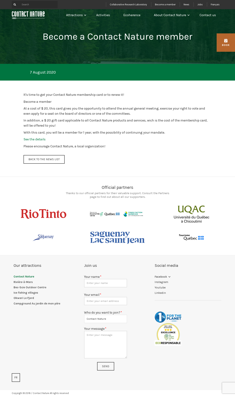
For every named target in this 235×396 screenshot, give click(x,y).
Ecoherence (131, 15)
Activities (103, 15)
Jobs (200, 4)
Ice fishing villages (26, 292)
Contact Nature (24, 276)
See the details (35, 139)
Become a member (165, 4)
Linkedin (160, 293)
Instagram (161, 282)
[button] (75, 15)
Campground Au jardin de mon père (37, 303)
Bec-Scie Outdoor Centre (30, 287)
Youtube (160, 287)
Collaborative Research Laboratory (128, 4)
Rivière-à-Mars (23, 282)
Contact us (208, 15)
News (186, 4)
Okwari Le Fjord (24, 298)
